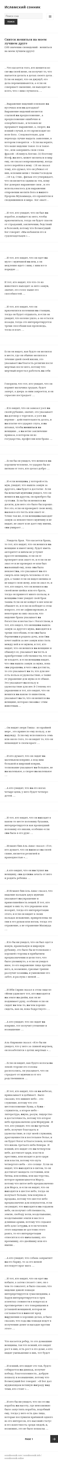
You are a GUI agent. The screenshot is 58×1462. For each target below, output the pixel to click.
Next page (54, 1439)
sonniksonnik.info (32, 1455)
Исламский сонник (22, 6)
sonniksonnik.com (13, 1455)
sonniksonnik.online (14, 1458)
